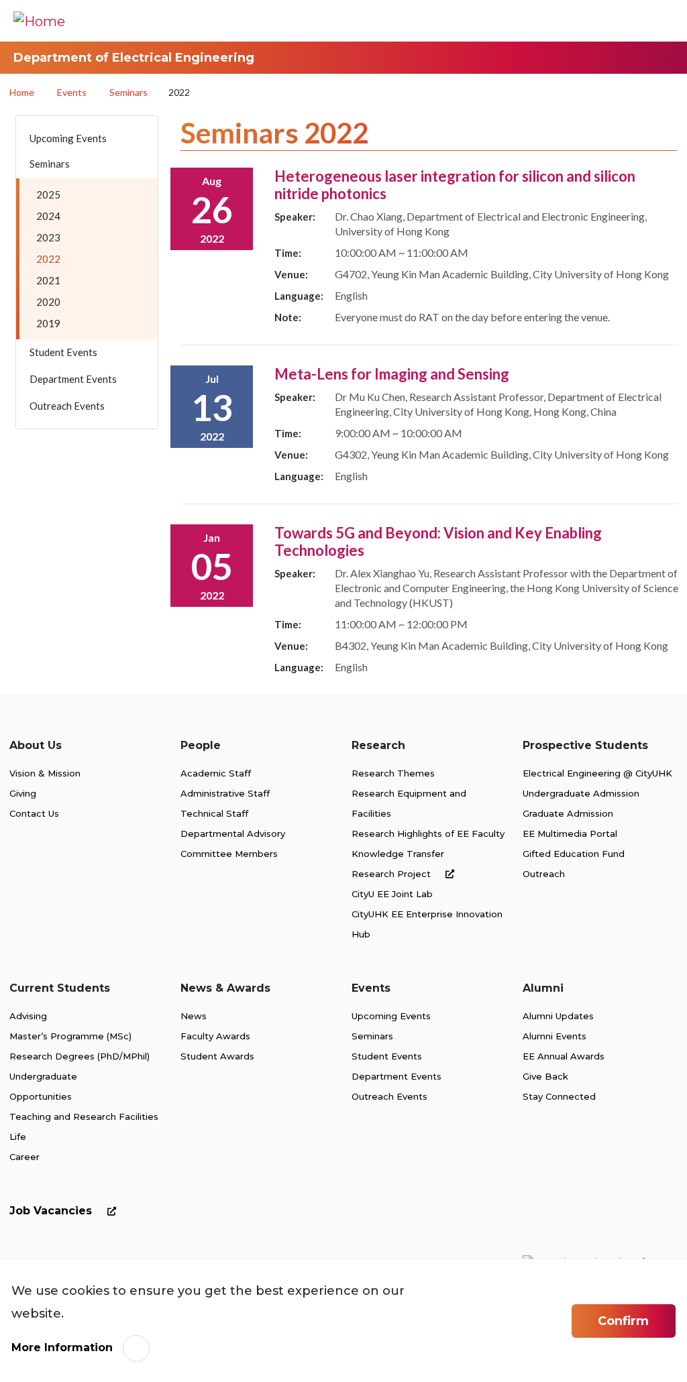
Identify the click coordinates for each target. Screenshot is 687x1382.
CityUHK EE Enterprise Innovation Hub (427, 924)
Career (24, 1156)
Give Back (545, 1076)
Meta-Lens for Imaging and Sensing (391, 374)
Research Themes (393, 773)
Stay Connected (559, 1096)
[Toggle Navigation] (657, 21)
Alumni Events (554, 1036)
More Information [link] (62, 1347)
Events (72, 92)
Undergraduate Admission (581, 793)
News (193, 1016)
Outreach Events (389, 1096)
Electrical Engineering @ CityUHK (597, 773)
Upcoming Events (391, 1016)
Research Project (392, 873)
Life (17, 1136)
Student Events (387, 1056)
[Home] (39, 21)
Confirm (623, 1321)
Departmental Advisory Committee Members (232, 843)
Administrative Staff (225, 793)
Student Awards (217, 1056)
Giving (22, 793)
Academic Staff (215, 773)
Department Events (396, 1076)
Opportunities (40, 1096)
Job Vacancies (52, 1210)
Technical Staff (214, 813)
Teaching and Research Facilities (83, 1116)
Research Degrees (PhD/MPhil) (79, 1056)
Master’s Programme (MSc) (70, 1036)
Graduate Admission (568, 813)
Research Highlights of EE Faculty (428, 833)
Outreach (544, 873)
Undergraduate (43, 1076)
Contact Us (34, 813)
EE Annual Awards (563, 1056)
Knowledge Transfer (398, 853)
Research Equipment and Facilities (409, 803)
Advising (28, 1016)
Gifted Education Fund (574, 853)
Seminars (128, 92)
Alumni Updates (558, 1016)
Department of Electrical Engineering (133, 57)
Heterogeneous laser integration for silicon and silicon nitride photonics (454, 185)
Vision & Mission (45, 773)
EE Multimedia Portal (570, 833)
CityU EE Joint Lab (392, 893)
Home (21, 92)
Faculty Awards (215, 1036)
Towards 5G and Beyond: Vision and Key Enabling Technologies (438, 541)
